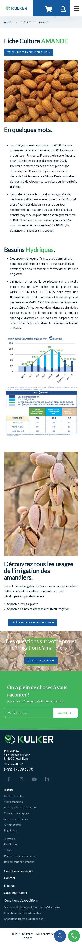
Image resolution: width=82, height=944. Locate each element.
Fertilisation (11, 844)
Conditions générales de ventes (22, 913)
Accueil (8, 22)
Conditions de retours (18, 871)
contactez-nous (40, 660)
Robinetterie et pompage (19, 861)
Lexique (9, 885)
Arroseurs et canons (16, 819)
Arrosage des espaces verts (20, 807)
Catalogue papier (15, 892)
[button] (60, 935)
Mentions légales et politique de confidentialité (32, 907)
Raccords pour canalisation (20, 856)
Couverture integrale (16, 813)
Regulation (10, 830)
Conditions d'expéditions (21, 900)
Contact (9, 878)
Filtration (9, 838)
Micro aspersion (13, 801)
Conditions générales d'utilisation (23, 918)
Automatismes (12, 824)
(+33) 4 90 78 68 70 (18, 769)
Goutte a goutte (14, 796)
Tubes (8, 850)
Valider (62, 713)
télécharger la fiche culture (27, 52)
